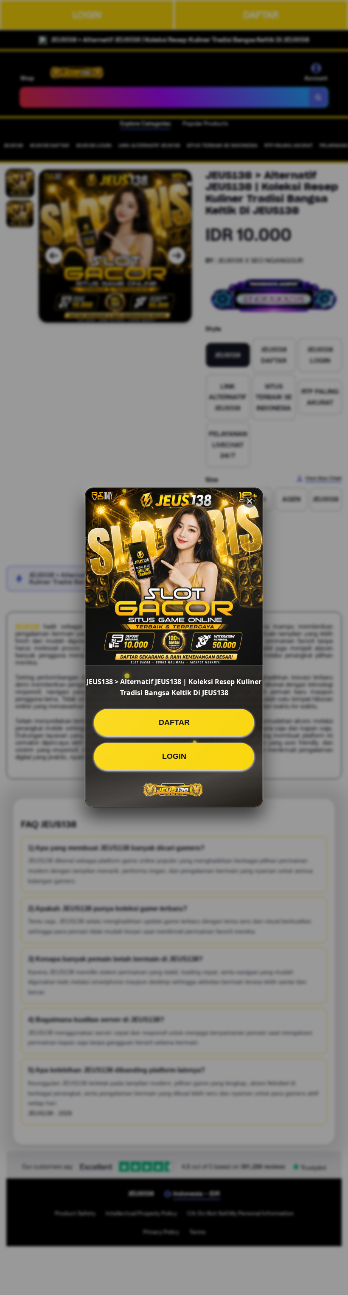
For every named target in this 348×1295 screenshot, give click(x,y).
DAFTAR (174, 722)
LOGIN (174, 756)
